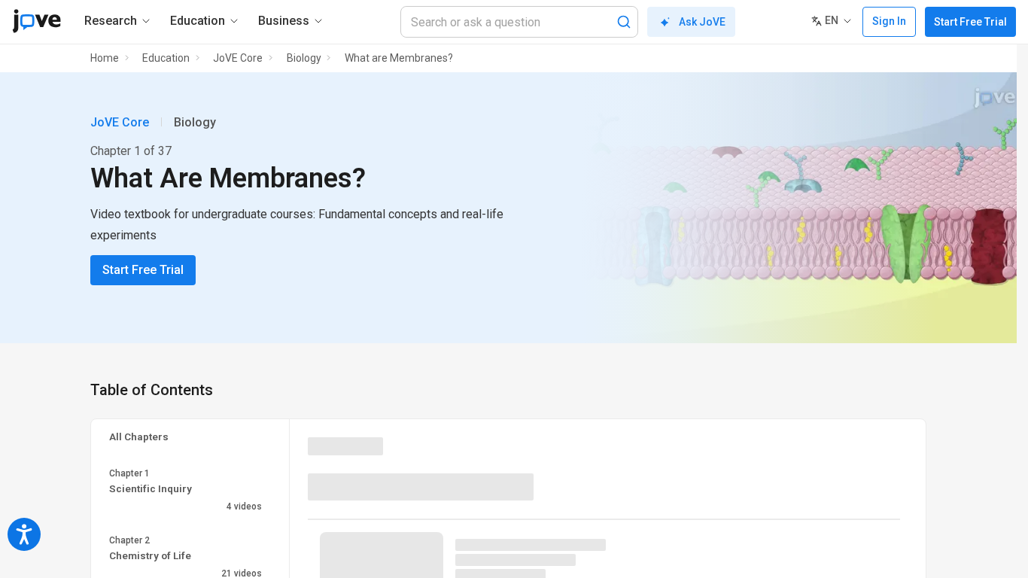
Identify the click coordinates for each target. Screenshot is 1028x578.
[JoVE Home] (36, 21)
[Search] (623, 21)
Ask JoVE (702, 22)
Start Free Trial (970, 22)
